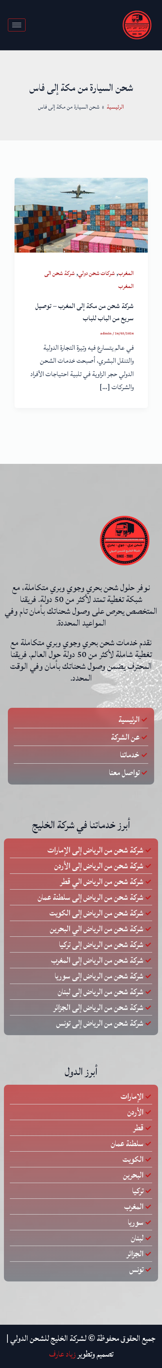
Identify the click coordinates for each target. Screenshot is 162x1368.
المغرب (126, 273)
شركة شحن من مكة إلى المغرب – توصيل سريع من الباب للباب (84, 312)
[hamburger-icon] (17, 24)
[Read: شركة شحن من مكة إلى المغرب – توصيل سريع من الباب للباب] (81, 215)
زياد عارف (62, 1354)
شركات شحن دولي (96, 273)
